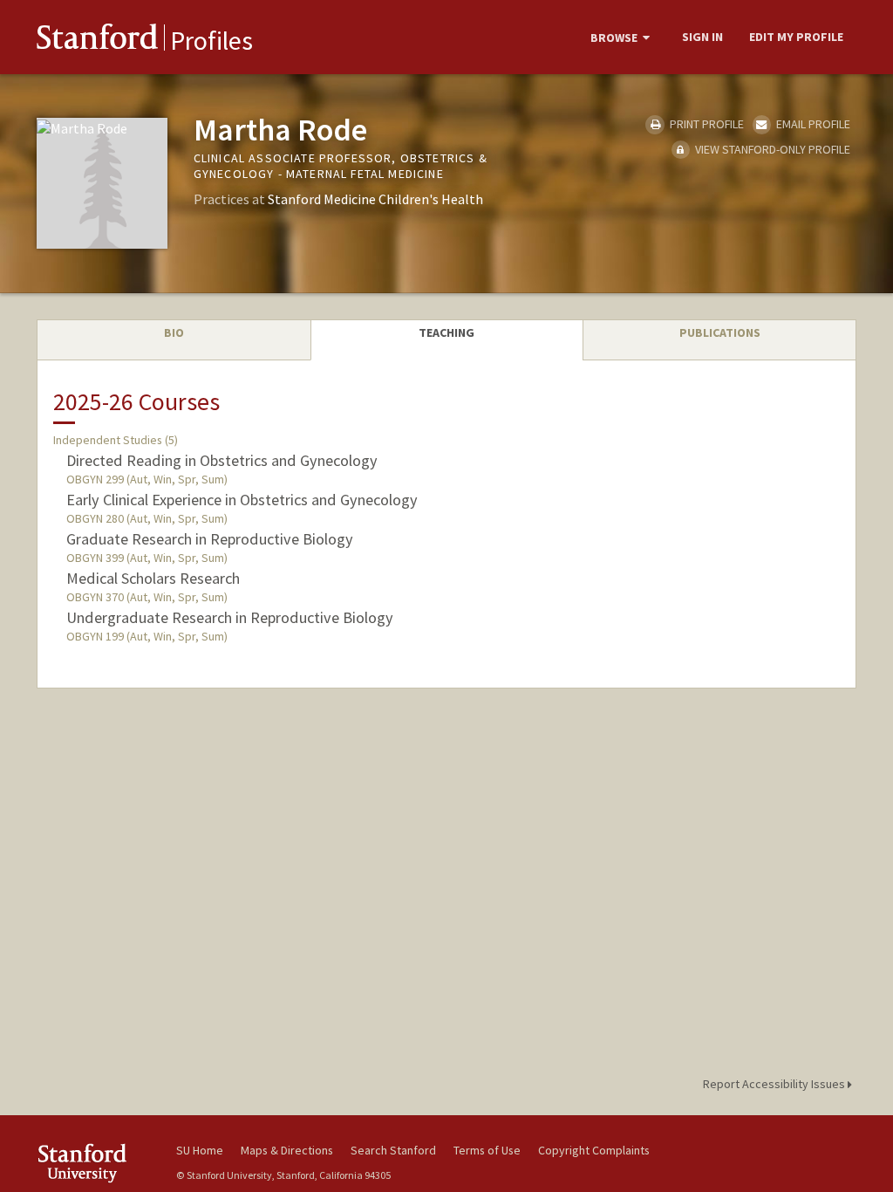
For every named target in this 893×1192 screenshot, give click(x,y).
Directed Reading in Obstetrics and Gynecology (222, 460)
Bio (174, 332)
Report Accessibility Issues (775, 1084)
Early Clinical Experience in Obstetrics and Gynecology (242, 500)
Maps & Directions (287, 1150)
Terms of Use (487, 1150)
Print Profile (705, 124)
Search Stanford (393, 1150)
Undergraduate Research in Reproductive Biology (229, 617)
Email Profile (812, 124)
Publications (719, 332)
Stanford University (98, 1162)
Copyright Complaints (594, 1150)
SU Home (199, 1150)
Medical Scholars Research (153, 578)
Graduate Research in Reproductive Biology (209, 539)
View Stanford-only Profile (771, 149)
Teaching (446, 332)
